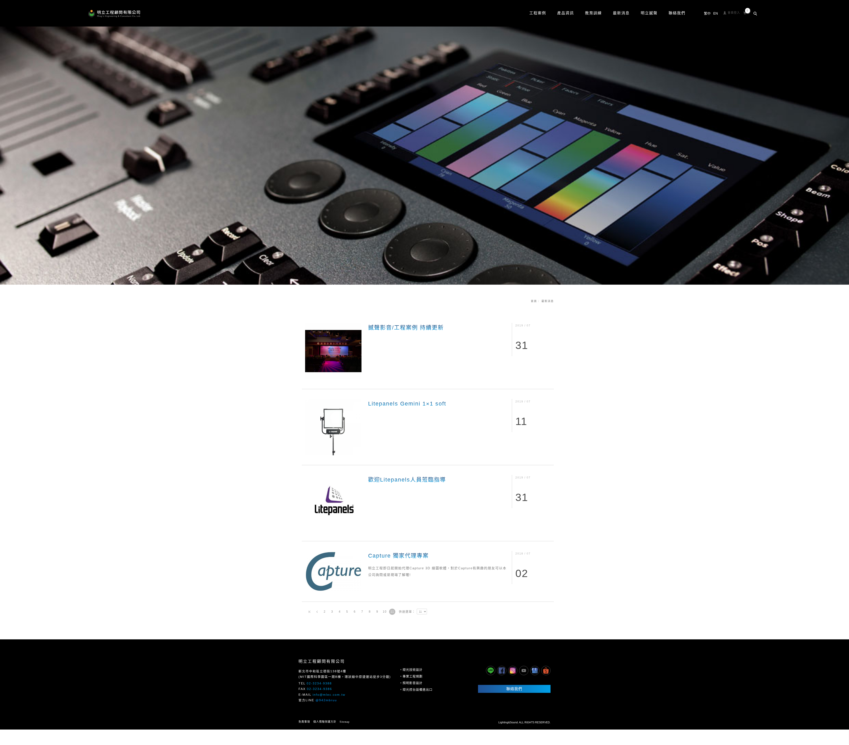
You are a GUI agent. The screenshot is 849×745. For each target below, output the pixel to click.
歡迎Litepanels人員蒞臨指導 (407, 479)
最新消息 (547, 301)
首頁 (534, 301)
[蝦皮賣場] (545, 670)
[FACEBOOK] (501, 670)
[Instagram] (512, 670)
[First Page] (309, 612)
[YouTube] (523, 670)
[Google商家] (534, 670)
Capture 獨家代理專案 (398, 556)
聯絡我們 (677, 13)
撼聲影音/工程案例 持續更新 (406, 327)
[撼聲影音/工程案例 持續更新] (333, 351)
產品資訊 (565, 13)
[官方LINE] (490, 670)
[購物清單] (745, 12)
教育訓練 (593, 13)
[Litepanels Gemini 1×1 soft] (333, 427)
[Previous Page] (317, 612)
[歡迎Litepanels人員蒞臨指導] (333, 503)
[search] (756, 14)
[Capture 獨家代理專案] (333, 571)
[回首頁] (114, 13)
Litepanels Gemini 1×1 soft (407, 403)
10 (385, 611)
